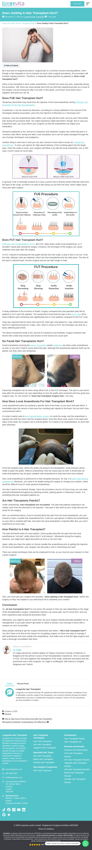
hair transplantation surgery (37, 416)
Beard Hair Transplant (43, 759)
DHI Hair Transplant (42, 744)
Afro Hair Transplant (42, 756)
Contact (77, 4)
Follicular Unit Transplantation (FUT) (18, 244)
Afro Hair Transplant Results (77, 769)
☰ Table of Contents (11, 65)
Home (4, 23)
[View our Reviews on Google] (4, 814)
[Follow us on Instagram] (13, 809)
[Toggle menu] (88, 4)
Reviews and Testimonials (76, 750)
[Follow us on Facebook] (9, 809)
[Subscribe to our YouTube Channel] (18, 809)
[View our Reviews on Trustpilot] (9, 814)
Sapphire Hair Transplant (44, 748)
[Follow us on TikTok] (4, 809)
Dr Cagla (17, 650)
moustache (42, 345)
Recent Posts (23, 684)
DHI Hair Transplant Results (76, 760)
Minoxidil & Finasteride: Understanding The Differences (24, 722)
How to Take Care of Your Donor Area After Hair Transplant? (28, 719)
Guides (12, 23)
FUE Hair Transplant (42, 741)
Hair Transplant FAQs (26, 23)
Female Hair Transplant (43, 762)
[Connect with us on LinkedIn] (23, 809)
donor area (76, 314)
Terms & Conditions (46, 829)
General (8, 714)
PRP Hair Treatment (42, 770)
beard (33, 345)
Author (10, 684)
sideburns (57, 345)
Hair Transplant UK (72, 742)
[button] (85, 843)
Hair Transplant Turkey (74, 739)
